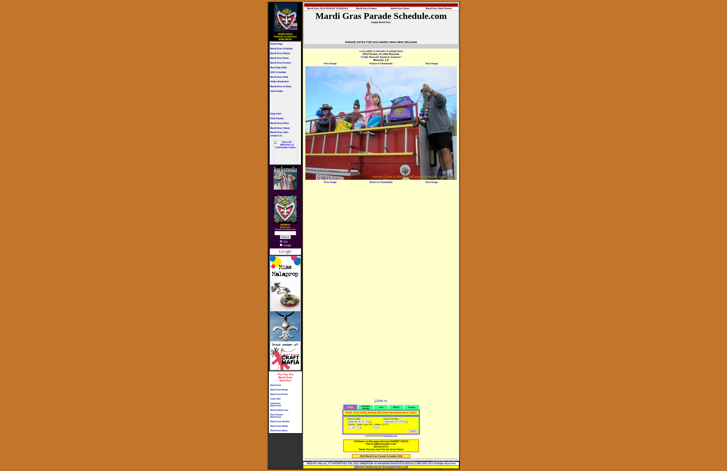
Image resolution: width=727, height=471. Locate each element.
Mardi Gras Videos (280, 128)
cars (381, 407)
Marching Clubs (278, 67)
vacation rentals (365, 407)
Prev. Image (330, 63)
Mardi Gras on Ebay (280, 86)
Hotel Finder (276, 91)
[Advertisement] (281, 102)
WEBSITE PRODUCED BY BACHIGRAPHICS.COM (381, 467)
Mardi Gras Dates (279, 123)
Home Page (276, 44)
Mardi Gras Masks (279, 426)
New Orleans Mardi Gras (276, 415)
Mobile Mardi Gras (279, 410)
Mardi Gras (275, 385)
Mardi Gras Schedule (281, 48)
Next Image (432, 63)
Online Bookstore (279, 81)
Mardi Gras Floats (279, 394)
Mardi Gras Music (279, 430)
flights (396, 407)
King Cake (275, 113)
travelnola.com (390, 436)
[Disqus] (381, 232)
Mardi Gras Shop (279, 77)
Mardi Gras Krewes (280, 63)
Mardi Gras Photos (280, 53)
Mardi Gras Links (279, 132)
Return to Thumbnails (381, 63)
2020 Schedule (278, 72)
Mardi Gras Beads (279, 389)
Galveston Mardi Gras (275, 404)
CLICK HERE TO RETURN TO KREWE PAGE (381, 51)
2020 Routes (277, 118)
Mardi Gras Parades (280, 421)
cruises (411, 407)
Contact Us (276, 135)
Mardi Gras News (279, 58)
